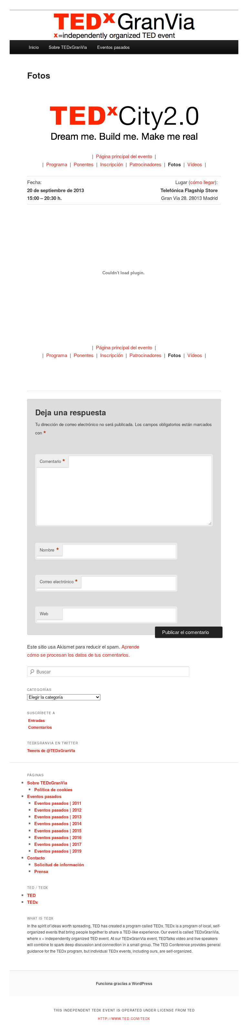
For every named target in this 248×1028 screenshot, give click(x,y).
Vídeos (194, 164)
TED (31, 895)
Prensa (41, 871)
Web (44, 613)
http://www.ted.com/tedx (124, 1018)
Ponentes (84, 164)
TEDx (32, 902)
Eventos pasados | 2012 (57, 810)
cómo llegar (202, 182)
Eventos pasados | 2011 (57, 803)
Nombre (49, 550)
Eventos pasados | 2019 (57, 851)
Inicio (34, 47)
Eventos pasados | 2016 (57, 837)
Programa (56, 164)
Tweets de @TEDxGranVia (51, 750)
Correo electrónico (59, 581)
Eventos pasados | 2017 (57, 844)
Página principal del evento (124, 156)
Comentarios (40, 727)
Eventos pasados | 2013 (57, 817)
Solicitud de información (59, 864)
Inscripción (111, 164)
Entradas (36, 720)
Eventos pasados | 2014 (57, 823)
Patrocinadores (145, 164)
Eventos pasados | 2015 (57, 830)
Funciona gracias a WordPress (124, 983)
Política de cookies (53, 789)
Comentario (52, 461)
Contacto (36, 858)
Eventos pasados (113, 47)
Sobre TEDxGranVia (68, 47)
